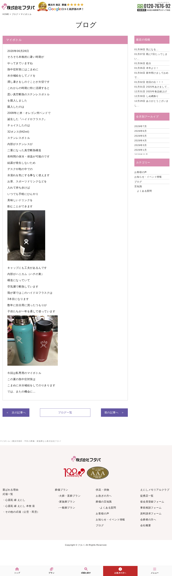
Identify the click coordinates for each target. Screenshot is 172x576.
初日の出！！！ (148, 82)
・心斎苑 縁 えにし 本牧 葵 (19, 506)
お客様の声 (140, 172)
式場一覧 (8, 494)
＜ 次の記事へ (16, 412)
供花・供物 (102, 489)
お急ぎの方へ (104, 495)
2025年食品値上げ (150, 91)
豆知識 (138, 186)
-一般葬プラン (66, 507)
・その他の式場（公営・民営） (21, 511)
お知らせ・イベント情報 (148, 176)
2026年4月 (140, 140)
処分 (142, 63)
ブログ (138, 181)
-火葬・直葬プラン (69, 495)
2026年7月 (140, 126)
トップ (17, 573)
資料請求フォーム (150, 513)
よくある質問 (144, 191)
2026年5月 (140, 135)
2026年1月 (140, 150)
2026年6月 (140, 131)
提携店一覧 (147, 495)
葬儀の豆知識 (104, 501)
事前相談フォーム (150, 507)
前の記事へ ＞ (114, 412)
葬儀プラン (61, 489)
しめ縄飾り (146, 96)
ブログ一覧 (65, 412)
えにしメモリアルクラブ (154, 489)
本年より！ (146, 68)
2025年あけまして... (151, 86)
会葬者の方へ (148, 519)
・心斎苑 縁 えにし (14, 499)
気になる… (146, 49)
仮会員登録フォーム (152, 501)
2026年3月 (140, 145)
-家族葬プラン (66, 501)
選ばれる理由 (10, 489)
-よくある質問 (107, 507)
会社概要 (145, 525)
